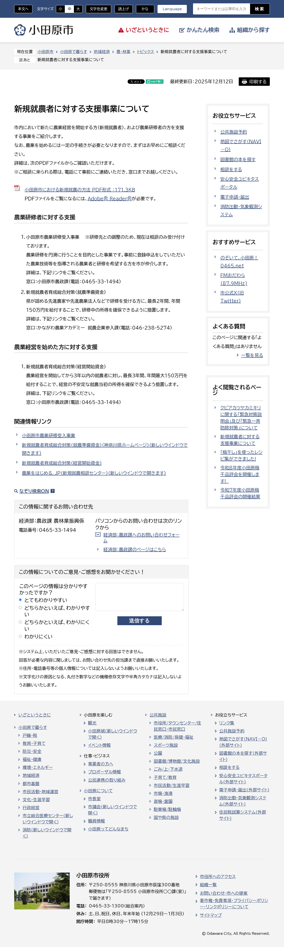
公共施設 (158, 715)
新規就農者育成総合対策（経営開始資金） (62, 463)
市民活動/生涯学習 (171, 785)
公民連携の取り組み (106, 780)
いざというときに (34, 715)
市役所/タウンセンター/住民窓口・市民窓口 (177, 726)
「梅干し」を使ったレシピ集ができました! (241, 455)
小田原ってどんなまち (108, 829)
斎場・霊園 (163, 801)
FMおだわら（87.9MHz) (233, 279)
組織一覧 (208, 885)
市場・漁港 (163, 793)
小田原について (98, 791)
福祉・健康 (32, 759)
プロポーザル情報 (104, 772)
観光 (92, 723)
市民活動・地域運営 (40, 792)
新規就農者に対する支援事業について (240, 439)
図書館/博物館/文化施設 (177, 761)
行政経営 (31, 808)
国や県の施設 (166, 817)
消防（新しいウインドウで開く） (47, 833)
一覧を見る (252, 355)
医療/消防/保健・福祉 (173, 737)
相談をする (231, 169)
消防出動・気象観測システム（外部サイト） (242, 801)
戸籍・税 (30, 735)
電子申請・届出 (234, 197)
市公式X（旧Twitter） (232, 296)
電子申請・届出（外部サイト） (244, 790)
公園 (158, 753)
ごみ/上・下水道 (168, 769)
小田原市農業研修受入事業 (48, 435)
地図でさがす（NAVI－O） (240, 145)
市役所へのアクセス (218, 877)
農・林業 (123, 52)
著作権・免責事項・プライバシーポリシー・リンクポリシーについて (234, 904)
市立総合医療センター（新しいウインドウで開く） (48, 819)
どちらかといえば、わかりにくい (56, 625)
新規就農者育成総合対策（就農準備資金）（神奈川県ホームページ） (105, 449)
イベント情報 (99, 745)
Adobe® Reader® (110, 198)
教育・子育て (34, 743)
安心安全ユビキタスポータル (239, 183)
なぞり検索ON (34, 491)
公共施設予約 (233, 132)
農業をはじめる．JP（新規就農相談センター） (94, 473)
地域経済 (102, 52)
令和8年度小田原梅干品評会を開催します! (239, 474)
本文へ (23, 9)
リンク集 (226, 723)
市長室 (94, 799)
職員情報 (96, 821)
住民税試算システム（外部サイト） (242, 815)
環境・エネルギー (38, 767)
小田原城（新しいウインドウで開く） (112, 734)
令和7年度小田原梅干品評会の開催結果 (240, 493)
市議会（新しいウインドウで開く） (112, 810)
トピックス (145, 52)
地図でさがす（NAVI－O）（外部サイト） (243, 742)
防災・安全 (32, 751)
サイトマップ (211, 915)
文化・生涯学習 (36, 800)
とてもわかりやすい (45, 600)
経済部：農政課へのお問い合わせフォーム (141, 538)
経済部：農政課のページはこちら (134, 549)
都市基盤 (31, 784)
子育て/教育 (165, 777)
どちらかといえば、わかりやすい (57, 611)
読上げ (123, 9)
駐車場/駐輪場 (167, 809)
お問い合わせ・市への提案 (224, 893)
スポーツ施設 (166, 745)
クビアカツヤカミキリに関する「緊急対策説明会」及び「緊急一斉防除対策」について (241, 417)
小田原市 (43, 30)
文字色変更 (98, 9)
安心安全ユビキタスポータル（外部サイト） (243, 779)
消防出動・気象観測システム (241, 210)
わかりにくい (38, 636)
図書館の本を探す (238, 159)
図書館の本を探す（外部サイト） (243, 756)
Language (172, 9)
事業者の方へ (100, 764)
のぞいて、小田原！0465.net (239, 261)
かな (142, 9)
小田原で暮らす (73, 52)
